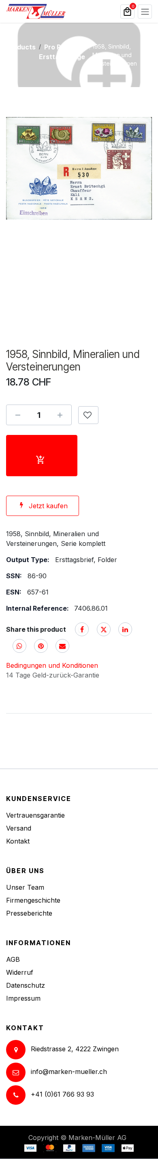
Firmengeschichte (33, 900)
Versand (18, 828)
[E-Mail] (62, 646)
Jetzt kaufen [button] (48, 506)
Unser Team (25, 887)
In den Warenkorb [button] (41, 455)
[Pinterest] (41, 646)
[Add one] (59, 415)
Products (21, 47)
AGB (13, 959)
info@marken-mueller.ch (69, 1071)
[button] (88, 415)
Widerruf (19, 972)
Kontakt (18, 841)
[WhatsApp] (19, 646)
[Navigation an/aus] (145, 11)
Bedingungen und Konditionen (52, 665)
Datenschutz (25, 985)
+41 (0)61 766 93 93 (62, 1094)
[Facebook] (82, 629)
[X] (104, 629)
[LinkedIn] (125, 629)
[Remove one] (17, 415)
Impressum (23, 998)
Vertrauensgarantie (35, 815)
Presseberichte (29, 913)
